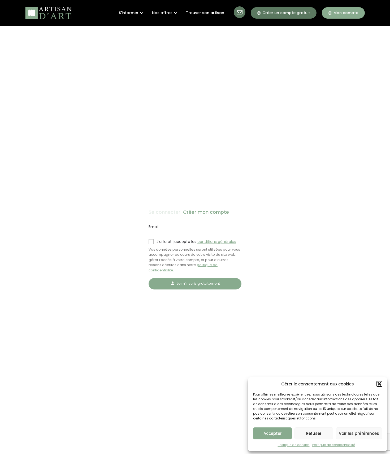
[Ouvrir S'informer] (142, 13)
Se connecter (164, 212)
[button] (379, 383)
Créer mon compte (206, 212)
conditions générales (216, 241)
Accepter (272, 433)
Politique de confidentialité (333, 445)
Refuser (314, 433)
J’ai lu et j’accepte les (196, 241)
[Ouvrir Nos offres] (175, 13)
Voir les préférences (359, 433)
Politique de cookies (294, 445)
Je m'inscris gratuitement (198, 283)
